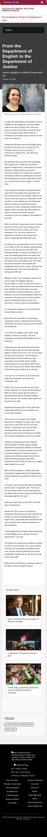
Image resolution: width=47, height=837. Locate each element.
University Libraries (12, 799)
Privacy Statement (12, 788)
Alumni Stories (12, 724)
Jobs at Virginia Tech (34, 806)
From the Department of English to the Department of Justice (21, 18)
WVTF (35, 799)
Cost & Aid (35, 784)
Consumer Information (35, 780)
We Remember (13, 795)
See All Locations (21, 772)
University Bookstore (35, 802)
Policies (35, 791)
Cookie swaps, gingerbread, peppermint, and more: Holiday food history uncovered (23, 690)
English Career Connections (23, 150)
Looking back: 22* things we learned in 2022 (22, 654)
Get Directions (20, 769)
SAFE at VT (35, 788)
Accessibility (12, 803)
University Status (12, 780)
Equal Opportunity (35, 795)
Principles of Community (12, 784)
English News (26, 724)
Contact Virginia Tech (23, 776)
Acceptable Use (12, 791)
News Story (10, 729)
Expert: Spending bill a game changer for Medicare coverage (23, 620)
